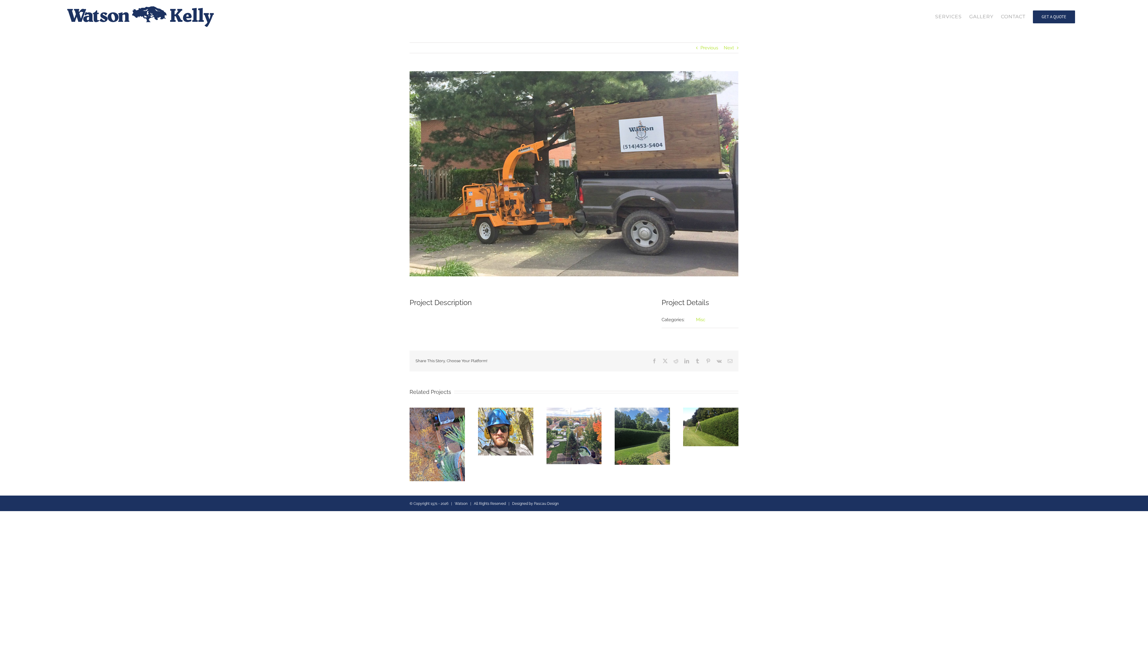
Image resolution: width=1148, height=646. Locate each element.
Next (729, 48)
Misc (700, 319)
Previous (709, 48)
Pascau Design (546, 504)
